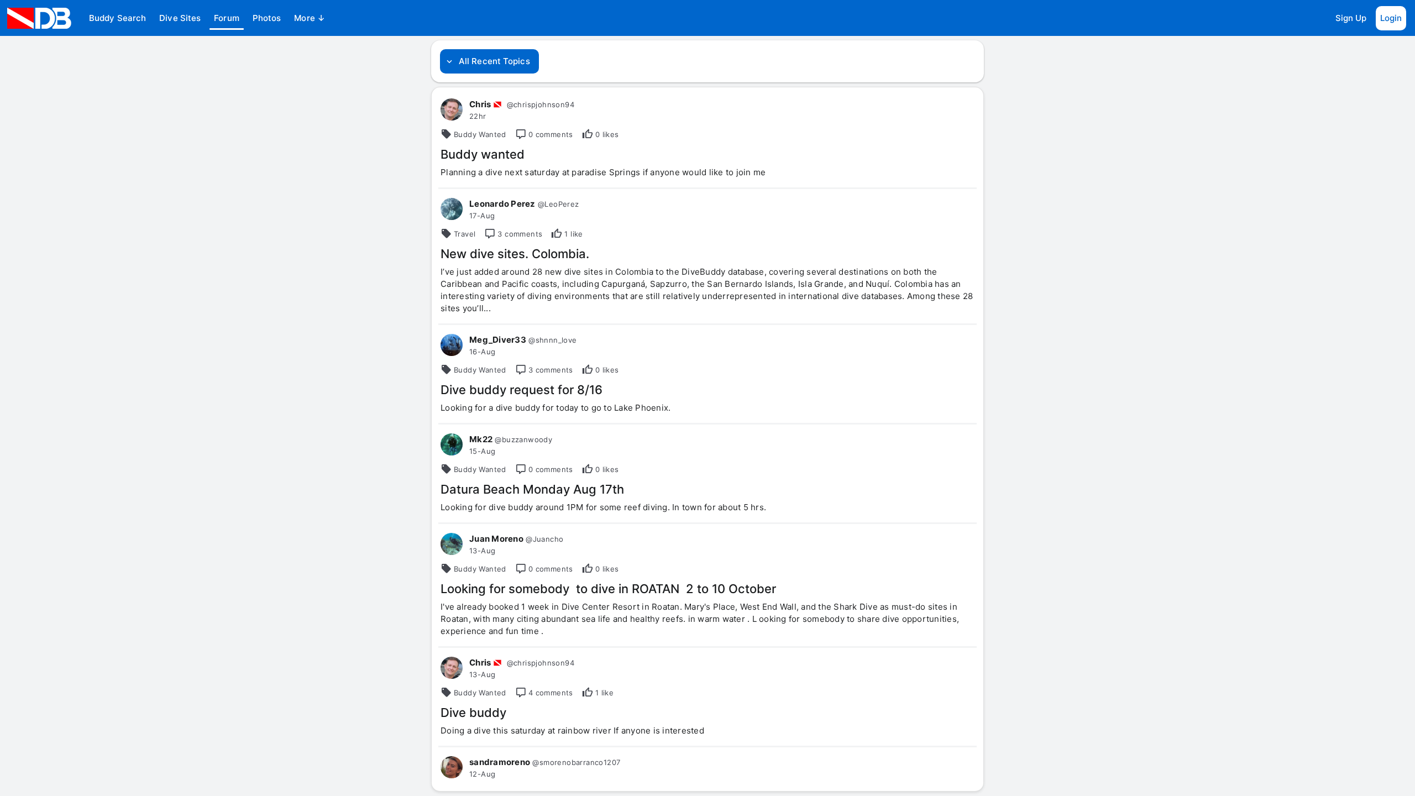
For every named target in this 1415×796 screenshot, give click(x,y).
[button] (117, 18)
